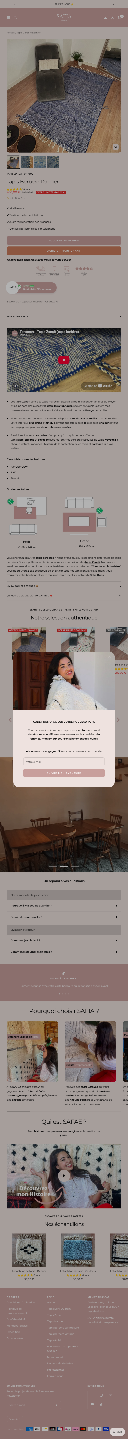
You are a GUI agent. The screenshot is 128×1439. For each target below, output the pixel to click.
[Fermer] (109, 657)
